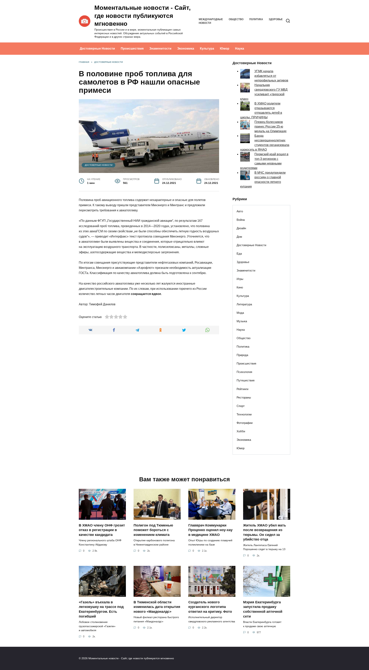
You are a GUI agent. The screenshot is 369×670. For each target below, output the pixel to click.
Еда (239, 253)
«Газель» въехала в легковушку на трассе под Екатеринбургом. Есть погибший (101, 609)
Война (241, 219)
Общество (236, 19)
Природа (242, 355)
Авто (240, 211)
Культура (207, 48)
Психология (244, 372)
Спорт (241, 406)
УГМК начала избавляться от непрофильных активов (271, 76)
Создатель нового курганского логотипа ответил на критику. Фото (210, 607)
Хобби (241, 431)
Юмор (224, 48)
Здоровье (276, 19)
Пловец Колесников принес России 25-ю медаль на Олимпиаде (270, 126)
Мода (240, 312)
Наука (239, 48)
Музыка (242, 321)
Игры (240, 279)
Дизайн (241, 228)
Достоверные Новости (97, 48)
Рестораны (244, 397)
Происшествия (132, 48)
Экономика (185, 48)
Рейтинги (242, 389)
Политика (256, 19)
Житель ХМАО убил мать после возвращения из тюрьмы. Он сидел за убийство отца (264, 532)
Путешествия (245, 380)
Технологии (244, 414)
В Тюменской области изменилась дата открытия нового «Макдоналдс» (157, 607)
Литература (244, 304)
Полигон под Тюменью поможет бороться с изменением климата (153, 529)
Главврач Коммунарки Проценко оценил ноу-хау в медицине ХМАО (210, 529)
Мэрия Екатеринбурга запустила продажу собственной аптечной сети (262, 609)
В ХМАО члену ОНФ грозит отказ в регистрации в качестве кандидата (102, 529)
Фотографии (245, 422)
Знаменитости (160, 48)
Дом (239, 236)
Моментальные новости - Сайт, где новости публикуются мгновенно (142, 15)
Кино (240, 287)
